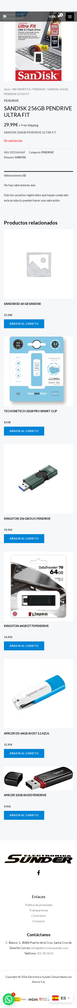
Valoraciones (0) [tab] (15, 175)
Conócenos (38, 915)
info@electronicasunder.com (49, 948)
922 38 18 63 (45, 953)
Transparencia (38, 910)
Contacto (38, 921)
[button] (9, 999)
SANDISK (20, 157)
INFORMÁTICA (21, 89)
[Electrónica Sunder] (13, 17)
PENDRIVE (39, 89)
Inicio (7, 89)
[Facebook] (38, 872)
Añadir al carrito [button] (24, 323)
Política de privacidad (38, 905)
